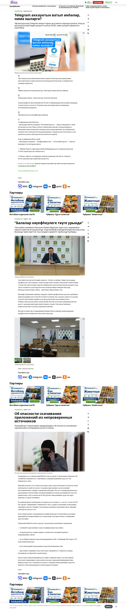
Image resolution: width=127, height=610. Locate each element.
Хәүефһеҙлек (15, 6)
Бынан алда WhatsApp (26, 163)
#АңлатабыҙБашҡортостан (28, 171)
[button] (48, 173)
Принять (108, 606)
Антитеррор (98, 2)
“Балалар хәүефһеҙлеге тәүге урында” (44, 6)
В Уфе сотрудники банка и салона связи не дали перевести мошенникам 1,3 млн (98, 6)
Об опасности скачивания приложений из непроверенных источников (71, 6)
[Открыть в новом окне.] (22, 186)
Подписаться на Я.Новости (108, 2)
